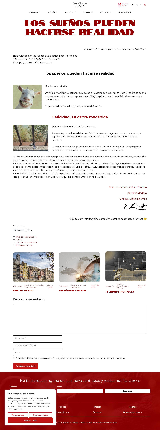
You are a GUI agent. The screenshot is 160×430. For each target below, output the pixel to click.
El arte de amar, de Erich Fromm (128, 187)
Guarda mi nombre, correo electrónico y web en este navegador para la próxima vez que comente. (70, 358)
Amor (18, 239)
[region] (30, 407)
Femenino (33, 12)
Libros (87, 12)
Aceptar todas (30, 420)
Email (59, 387)
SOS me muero (23, 290)
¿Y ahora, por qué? (119, 291)
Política (104, 12)
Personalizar (18, 415)
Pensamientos (30, 237)
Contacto (97, 412)
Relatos (69, 12)
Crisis (80, 285)
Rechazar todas (40, 415)
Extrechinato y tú (24, 245)
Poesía (51, 12)
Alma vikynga (125, 12)
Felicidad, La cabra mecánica (80, 117)
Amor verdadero (137, 193)
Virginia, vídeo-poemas (133, 198)
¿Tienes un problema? (26, 242)
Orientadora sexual (132, 412)
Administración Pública (123, 287)
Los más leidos (38, 285)
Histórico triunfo (72, 290)
